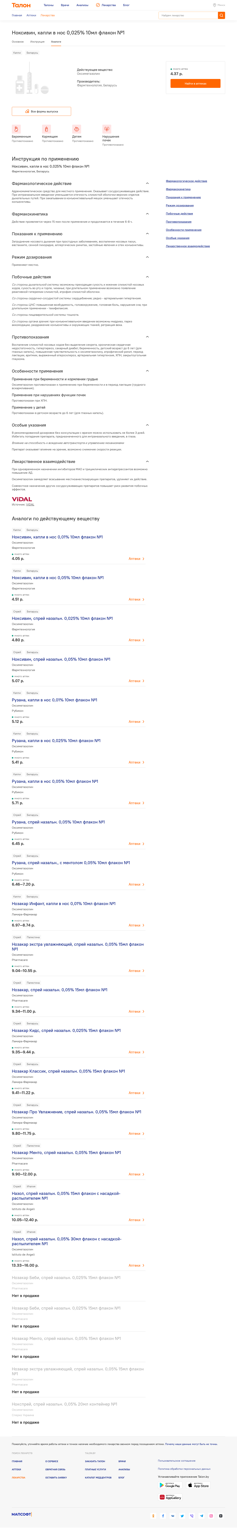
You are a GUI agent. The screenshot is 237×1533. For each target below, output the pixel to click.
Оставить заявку (56, 1477)
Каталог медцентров (98, 1477)
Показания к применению (183, 197)
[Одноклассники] (153, 1515)
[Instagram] (211, 1515)
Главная (17, 1461)
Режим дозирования (180, 205)
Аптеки (134, 558)
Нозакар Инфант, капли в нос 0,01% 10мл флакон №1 (64, 903)
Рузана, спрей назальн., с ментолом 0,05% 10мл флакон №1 (71, 862)
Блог (121, 1477)
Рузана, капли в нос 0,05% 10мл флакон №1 (55, 781)
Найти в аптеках (195, 83)
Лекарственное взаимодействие (188, 246)
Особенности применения (183, 230)
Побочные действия (179, 213)
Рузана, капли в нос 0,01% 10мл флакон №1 (54, 700)
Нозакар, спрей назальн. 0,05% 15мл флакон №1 (59, 989)
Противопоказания (178, 221)
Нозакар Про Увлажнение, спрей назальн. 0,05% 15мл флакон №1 (76, 1111)
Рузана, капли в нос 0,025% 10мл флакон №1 (56, 740)
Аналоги (56, 41)
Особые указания (177, 238)
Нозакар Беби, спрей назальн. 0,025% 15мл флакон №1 (66, 1277)
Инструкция (37, 41)
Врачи (122, 1461)
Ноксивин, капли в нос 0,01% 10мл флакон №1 (57, 537)
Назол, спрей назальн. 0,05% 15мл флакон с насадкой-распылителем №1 (66, 1196)
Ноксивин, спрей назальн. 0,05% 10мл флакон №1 (61, 659)
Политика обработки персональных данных (184, 1468)
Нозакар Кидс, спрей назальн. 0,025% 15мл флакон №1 (66, 1030)
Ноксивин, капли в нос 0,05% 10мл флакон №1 (58, 577)
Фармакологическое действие (186, 181)
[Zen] (220, 1515)
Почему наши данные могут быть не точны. (191, 1444)
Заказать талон (95, 1461)
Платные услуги (95, 1469)
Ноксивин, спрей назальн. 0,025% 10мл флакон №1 (62, 618)
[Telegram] (201, 1515)
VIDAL (30, 504)
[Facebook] (162, 1515)
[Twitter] (182, 1515)
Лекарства (18, 1477)
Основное (18, 41)
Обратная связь (55, 1469)
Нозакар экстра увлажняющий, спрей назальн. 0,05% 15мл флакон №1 (78, 946)
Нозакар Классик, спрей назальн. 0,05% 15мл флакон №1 (68, 1071)
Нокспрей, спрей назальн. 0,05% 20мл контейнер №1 (64, 1404)
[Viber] (191, 1515)
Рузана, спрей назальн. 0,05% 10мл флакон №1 (58, 822)
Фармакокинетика (178, 189)
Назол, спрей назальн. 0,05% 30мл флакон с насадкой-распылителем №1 (66, 1241)
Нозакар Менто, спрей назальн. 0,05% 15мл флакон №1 (66, 1152)
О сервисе (51, 1461)
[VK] (172, 1515)
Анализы (124, 1469)
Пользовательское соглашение (177, 1460)
